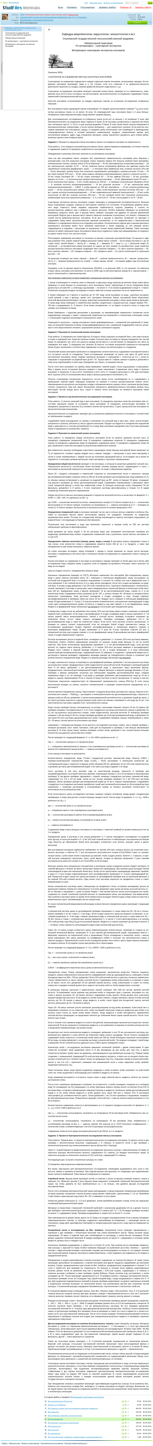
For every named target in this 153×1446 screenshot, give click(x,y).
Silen (22, 15)
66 (123, 1405)
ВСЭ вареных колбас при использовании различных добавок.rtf (73, 1408)
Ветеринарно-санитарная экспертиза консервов (20, 45)
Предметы (72, 7)
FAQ (86, 3)
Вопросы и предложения (113, 3)
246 (123, 1433)
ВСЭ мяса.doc (53, 1430)
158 (123, 1408)
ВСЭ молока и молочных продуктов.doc (63, 1423)
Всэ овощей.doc (54, 1433)
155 (123, 1419)
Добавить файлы (107, 7)
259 (123, 1437)
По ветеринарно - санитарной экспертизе (21, 41)
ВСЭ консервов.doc (55, 1419)
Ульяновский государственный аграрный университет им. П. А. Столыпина (53, 17)
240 (123, 1416)
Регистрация (14, 2)
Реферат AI (125, 7)
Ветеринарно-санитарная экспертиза (36, 20)
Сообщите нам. (73, 15)
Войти (5, 2)
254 (123, 1423)
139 (123, 1412)
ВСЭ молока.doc (54, 1426)
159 (123, 1401)
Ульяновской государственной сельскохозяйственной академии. (18, 34)
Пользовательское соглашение (52, 1443)
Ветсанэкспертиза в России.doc (60, 1401)
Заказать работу (143, 7)
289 (123, 1430)
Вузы (60, 7)
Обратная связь (96, 3)
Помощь (5, 1443)
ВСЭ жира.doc (53, 1412)
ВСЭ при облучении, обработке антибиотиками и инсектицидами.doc (75, 1437)
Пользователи (88, 7)
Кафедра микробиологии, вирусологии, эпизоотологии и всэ (20, 29)
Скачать (137, 22)
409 (123, 1426)
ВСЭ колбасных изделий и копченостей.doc (65, 1416)
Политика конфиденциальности (75, 1443)
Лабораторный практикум (15, 38)
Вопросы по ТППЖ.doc (57, 1405)
